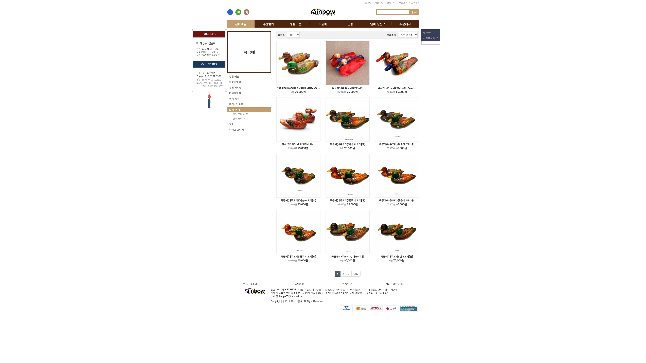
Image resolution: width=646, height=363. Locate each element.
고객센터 (415, 2)
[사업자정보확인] (314, 292)
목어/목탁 (234, 98)
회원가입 (379, 2)
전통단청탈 (235, 82)
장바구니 (391, 2)
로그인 (368, 2)
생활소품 (295, 24)
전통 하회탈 (235, 87)
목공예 (323, 24)
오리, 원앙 (234, 109)
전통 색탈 (234, 76)
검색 (414, 12)
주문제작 (405, 24)
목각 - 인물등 (236, 104)
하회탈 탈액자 (236, 129)
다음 (356, 273)
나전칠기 (268, 24)
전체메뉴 (240, 24)
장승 (231, 124)
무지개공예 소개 (251, 283)
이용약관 (347, 283)
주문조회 (403, 2)
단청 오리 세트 (240, 114)
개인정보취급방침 (395, 283)
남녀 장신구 (377, 24)
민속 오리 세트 (240, 118)
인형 (350, 24)
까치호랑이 (235, 93)
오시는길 (299, 283)
